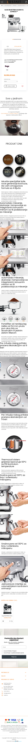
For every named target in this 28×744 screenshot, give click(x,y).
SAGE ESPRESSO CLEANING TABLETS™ (9, 113)
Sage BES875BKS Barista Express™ (7, 615)
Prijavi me (14, 656)
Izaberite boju (7, 79)
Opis (8, 46)
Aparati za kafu (21, 5)
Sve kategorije (8, 5)
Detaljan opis (17, 46)
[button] (14, 39)
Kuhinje (14, 5)
